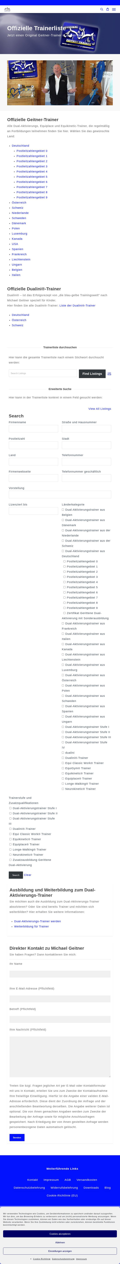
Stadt (65, 438)
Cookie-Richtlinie (41, 1259)
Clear (27, 875)
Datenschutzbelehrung (63, 1259)
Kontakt (32, 1179)
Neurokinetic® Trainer (80, 788)
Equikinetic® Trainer (79, 773)
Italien (16, 275)
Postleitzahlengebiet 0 (32, 150)
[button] (114, 9)
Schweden (19, 218)
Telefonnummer (72, 455)
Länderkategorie (73, 504)
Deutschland (20, 145)
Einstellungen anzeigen (60, 1251)
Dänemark (19, 223)
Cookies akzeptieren (60, 1234)
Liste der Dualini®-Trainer (77, 305)
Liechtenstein (21, 259)
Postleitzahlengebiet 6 (32, 181)
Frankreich (19, 254)
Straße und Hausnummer (79, 422)
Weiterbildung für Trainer (31, 926)
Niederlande (20, 213)
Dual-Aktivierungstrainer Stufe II (87, 732)
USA (15, 244)
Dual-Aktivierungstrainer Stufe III (87, 737)
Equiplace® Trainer (78, 778)
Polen (16, 228)
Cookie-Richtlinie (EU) (62, 1195)
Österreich (19, 202)
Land (12, 455)
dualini (69, 752)
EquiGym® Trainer (77, 768)
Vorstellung (16, 488)
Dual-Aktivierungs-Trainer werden (37, 921)
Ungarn (17, 264)
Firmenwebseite (20, 471)
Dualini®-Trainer (76, 757)
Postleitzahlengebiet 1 (32, 156)
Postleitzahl (17, 438)
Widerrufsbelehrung (64, 1187)
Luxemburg (19, 233)
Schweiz (17, 207)
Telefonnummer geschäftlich (81, 471)
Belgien (17, 269)
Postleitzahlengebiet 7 (32, 187)
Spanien (17, 249)
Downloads (91, 1187)
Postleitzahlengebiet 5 (32, 176)
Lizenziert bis (18, 504)
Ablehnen (60, 1242)
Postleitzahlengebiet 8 (32, 192)
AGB (68, 1179)
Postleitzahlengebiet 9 (32, 197)
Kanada (17, 238)
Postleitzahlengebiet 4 (32, 171)
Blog (108, 1187)
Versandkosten (87, 1179)
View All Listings (99, 408)
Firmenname (17, 422)
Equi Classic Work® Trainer (84, 763)
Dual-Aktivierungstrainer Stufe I (86, 726)
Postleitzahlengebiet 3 (32, 166)
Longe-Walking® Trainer (81, 783)
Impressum (81, 1259)
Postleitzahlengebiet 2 (32, 161)
